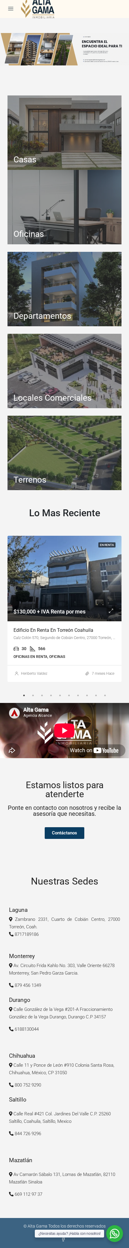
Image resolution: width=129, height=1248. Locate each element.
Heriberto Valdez (34, 673)
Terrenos (30, 480)
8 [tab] (87, 695)
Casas (25, 159)
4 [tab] (51, 695)
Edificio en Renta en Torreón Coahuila (53, 630)
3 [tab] (42, 695)
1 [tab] (24, 695)
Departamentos (42, 316)
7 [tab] (78, 695)
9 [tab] (96, 695)
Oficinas (29, 234)
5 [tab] (60, 695)
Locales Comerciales (53, 398)
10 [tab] (105, 695)
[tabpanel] (64, 609)
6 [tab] (69, 695)
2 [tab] (33, 695)
